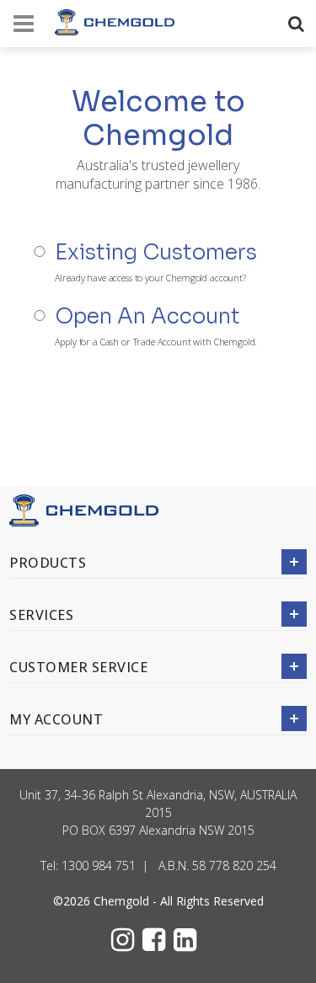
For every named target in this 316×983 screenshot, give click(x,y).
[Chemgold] (114, 22)
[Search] (299, 23)
